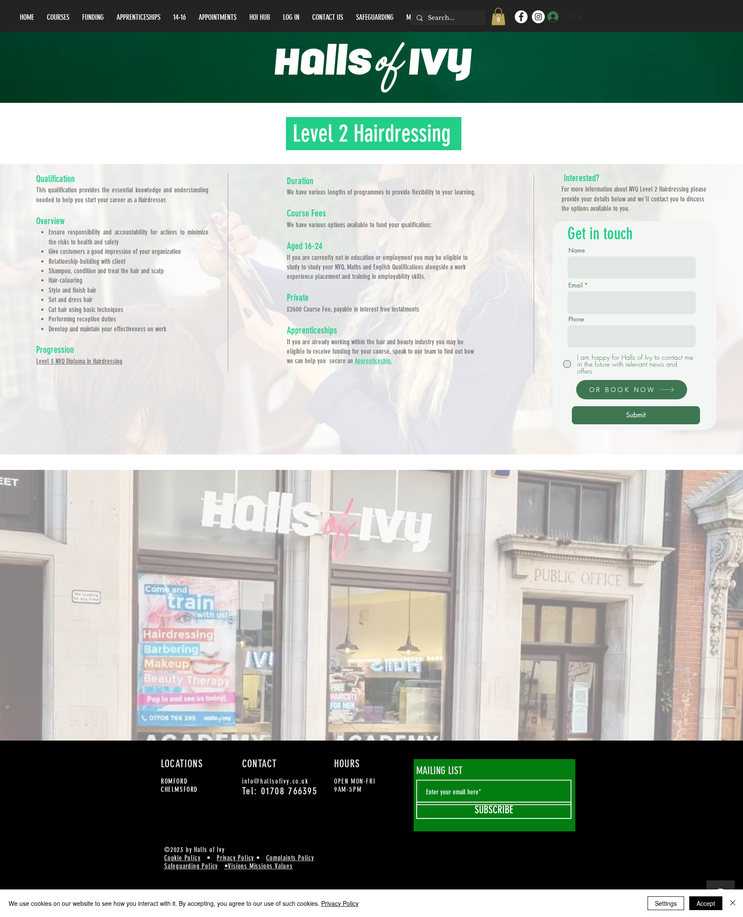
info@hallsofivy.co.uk (275, 781)
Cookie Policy (182, 858)
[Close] (733, 903)
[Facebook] (521, 16)
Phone (576, 319)
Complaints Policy (290, 858)
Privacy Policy (235, 858)
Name (576, 250)
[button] (498, 16)
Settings (666, 903)
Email (575, 285)
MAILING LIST (439, 771)
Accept (706, 903)
